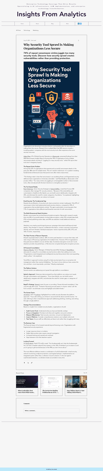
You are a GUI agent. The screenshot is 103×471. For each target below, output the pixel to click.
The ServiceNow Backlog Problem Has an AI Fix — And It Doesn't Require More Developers (51, 391)
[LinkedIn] (78, 23)
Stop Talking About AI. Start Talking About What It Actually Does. (75, 391)
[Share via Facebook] (24, 362)
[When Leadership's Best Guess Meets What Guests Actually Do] (27, 382)
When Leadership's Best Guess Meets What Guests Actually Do (26, 391)
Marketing (35, 30)
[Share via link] (31, 362)
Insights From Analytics (51, 14)
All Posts (18, 30)
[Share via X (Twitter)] (28, 362)
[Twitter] (81, 23)
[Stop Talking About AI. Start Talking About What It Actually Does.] (76, 382)
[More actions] (78, 40)
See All (85, 372)
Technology (27, 30)
